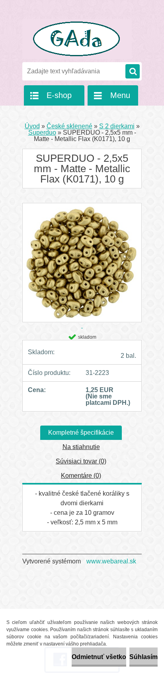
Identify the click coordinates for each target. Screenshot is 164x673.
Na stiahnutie (81, 446)
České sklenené (69, 126)
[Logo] (77, 39)
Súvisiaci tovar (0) (81, 461)
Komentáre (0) (81, 475)
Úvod (32, 126)
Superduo (42, 132)
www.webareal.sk (111, 561)
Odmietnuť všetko (99, 656)
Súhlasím (143, 656)
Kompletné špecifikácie (81, 432)
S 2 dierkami (117, 126)
